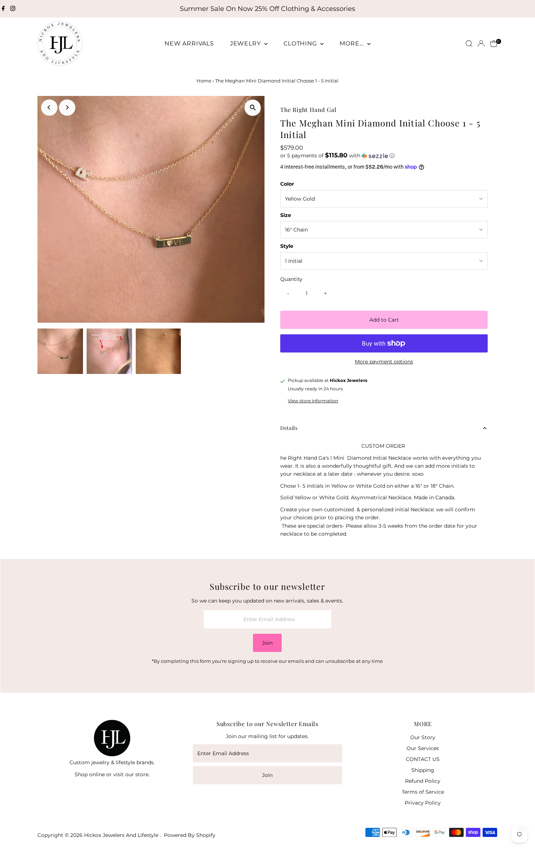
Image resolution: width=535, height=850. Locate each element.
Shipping (422, 770)
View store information (313, 401)
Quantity (291, 279)
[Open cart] (494, 43)
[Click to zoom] (253, 108)
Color (287, 184)
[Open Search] (469, 43)
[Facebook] (3, 8)
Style (286, 246)
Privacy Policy (423, 802)
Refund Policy (422, 781)
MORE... (352, 43)
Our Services (423, 748)
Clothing (301, 43)
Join (267, 643)
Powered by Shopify (189, 835)
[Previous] (49, 107)
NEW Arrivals (189, 43)
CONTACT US (423, 759)
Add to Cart (384, 320)
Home (204, 81)
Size (285, 215)
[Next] (67, 107)
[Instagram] (12, 8)
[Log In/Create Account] (481, 43)
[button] (384, 155)
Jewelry (246, 43)
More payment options (384, 361)
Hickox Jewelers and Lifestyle (122, 835)
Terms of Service (423, 792)
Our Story (422, 737)
